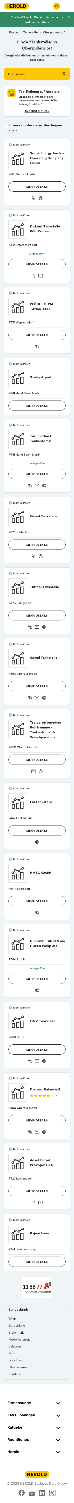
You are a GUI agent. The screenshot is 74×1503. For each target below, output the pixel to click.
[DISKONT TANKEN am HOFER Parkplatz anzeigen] (17, 944)
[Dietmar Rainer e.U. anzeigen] (17, 1092)
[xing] (52, 1492)
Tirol (11, 1353)
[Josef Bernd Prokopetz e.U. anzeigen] (17, 1163)
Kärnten (14, 1374)
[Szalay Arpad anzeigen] (17, 378)
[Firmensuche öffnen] (56, 6)
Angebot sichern (37, 111)
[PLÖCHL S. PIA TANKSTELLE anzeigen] (17, 307)
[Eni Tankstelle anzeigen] (17, 802)
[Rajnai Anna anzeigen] (17, 1234)
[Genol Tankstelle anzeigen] (17, 517)
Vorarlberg (15, 1360)
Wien (12, 1319)
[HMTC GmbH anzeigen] (17, 873)
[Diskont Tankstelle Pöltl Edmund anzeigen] (17, 229)
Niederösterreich (20, 1339)
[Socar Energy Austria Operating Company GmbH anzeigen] (17, 159)
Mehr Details (37, 186)
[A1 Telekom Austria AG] (37, 1287)
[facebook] (21, 1492)
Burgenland (16, 1325)
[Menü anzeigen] (67, 6)
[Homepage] (16, 6)
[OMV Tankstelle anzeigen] (17, 1022)
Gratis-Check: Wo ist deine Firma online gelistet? (37, 19)
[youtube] (32, 1492)
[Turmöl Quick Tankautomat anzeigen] (17, 439)
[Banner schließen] (69, 17)
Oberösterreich (19, 1367)
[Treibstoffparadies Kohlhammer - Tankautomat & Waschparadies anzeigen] (17, 729)
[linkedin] (42, 1492)
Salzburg (14, 1346)
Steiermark (16, 1332)
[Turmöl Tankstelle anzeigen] (17, 587)
